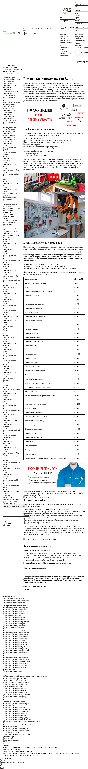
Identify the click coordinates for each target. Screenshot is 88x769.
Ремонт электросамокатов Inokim (15, 631)
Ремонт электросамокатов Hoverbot (16, 619)
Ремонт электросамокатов (12, 671)
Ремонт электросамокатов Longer (15, 638)
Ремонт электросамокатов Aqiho (14, 617)
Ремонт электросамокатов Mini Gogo (16, 734)
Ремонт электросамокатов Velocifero (16, 711)
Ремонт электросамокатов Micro (14, 667)
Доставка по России (10, 738)
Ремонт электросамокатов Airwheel (15, 656)
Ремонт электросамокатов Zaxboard (16, 621)
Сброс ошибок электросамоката (14, 604)
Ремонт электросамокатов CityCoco (16, 660)
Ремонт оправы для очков (12, 615)
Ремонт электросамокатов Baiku (14, 696)
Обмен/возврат (8, 73)
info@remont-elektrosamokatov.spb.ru (53, 560)
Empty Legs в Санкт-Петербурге (14, 680)
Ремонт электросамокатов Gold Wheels (17, 719)
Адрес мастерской (9, 744)
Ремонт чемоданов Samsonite (13, 627)
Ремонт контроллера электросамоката (16, 682)
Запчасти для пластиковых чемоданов (16, 694)
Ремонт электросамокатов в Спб (14, 611)
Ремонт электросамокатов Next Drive (16, 707)
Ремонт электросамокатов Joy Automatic (17, 725)
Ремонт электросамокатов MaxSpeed (16, 704)
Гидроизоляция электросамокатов (15, 675)
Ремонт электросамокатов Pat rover (15, 717)
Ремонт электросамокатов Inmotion (15, 635)
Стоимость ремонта (10, 65)
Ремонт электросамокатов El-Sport (15, 729)
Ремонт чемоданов (9, 654)
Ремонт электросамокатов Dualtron (15, 658)
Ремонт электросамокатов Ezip (14, 623)
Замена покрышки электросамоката (16, 600)
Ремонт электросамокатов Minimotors (16, 709)
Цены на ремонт (9, 673)
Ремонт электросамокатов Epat (14, 640)
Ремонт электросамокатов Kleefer (15, 688)
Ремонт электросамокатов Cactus (15, 642)
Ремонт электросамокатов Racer (14, 625)
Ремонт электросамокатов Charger (15, 644)
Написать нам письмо (11, 740)
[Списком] (28, 590)
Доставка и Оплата (10, 67)
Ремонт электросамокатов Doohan (15, 713)
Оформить (20, 762)
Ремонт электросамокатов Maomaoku (16, 636)
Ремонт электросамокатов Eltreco (15, 690)
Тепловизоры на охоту (11, 732)
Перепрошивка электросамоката (14, 606)
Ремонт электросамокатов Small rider (16, 723)
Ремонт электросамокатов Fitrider (15, 698)
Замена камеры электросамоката (14, 602)
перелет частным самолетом (13, 686)
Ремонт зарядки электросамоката (15, 684)
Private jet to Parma (9, 742)
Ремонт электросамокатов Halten (15, 648)
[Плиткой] (24, 590)
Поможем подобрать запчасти (14, 69)
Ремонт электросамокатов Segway (15, 608)
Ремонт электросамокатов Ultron (15, 652)
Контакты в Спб (9, 71)
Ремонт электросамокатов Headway (16, 633)
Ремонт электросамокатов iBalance (15, 663)
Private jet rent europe (10, 727)
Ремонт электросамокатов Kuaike (15, 692)
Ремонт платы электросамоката (14, 679)
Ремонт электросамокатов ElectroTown (17, 661)
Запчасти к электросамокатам (13, 598)
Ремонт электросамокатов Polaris (15, 610)
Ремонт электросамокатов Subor (14, 629)
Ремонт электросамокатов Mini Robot (16, 730)
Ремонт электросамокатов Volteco (15, 665)
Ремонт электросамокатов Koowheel (16, 613)
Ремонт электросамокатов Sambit (15, 646)
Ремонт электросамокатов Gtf (13, 700)
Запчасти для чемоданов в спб (14, 702)
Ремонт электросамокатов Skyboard (16, 650)
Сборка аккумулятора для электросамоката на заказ (21, 721)
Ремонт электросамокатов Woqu (14, 715)
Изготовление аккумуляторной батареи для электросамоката (25, 677)
